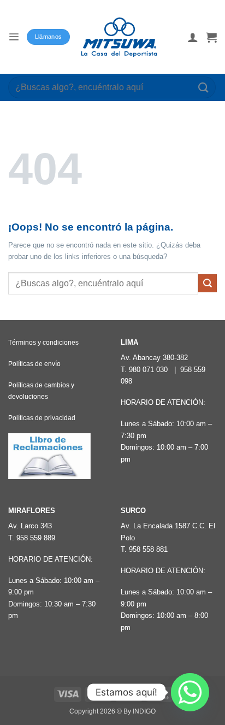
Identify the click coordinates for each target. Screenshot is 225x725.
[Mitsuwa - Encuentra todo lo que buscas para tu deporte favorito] (119, 37)
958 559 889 (35, 538)
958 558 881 (148, 549)
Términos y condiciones (43, 342)
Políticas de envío (34, 364)
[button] (13, 37)
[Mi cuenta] (192, 37)
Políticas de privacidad (41, 418)
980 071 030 (148, 370)
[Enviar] (204, 87)
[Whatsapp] (190, 692)
